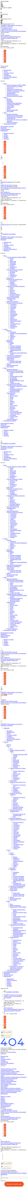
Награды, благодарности (10, 77)
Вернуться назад (5, 1052)
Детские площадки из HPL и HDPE (16, 85)
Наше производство (6, 1104)
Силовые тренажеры (15, 346)
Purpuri (12, 258)
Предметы (12, 408)
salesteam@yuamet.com (11, 36)
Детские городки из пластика (14, 96)
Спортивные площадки (7, 1070)
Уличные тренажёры (15, 347)
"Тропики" (13, 325)
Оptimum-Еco (13, 275)
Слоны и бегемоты (15, 413)
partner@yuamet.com (9, 38)
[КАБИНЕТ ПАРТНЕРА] (2, 158)
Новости (6, 136)
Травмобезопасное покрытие (14, 117)
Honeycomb (13, 261)
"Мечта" (12, 318)
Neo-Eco (12, 273)
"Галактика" (13, 307)
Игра (5, 83)
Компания (3, 67)
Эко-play (12, 265)
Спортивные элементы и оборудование (13, 105)
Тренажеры (10, 101)
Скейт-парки (10, 107)
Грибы (11, 398)
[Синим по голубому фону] (1, 12)
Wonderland (13, 264)
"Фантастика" (13, 326)
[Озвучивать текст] (2, 20)
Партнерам (3, 128)
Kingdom (12, 268)
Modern (12, 343)
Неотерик (12, 272)
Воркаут (9, 99)
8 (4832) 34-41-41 (13, 31)
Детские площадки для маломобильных (13, 92)
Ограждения (13, 377)
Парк (5, 112)
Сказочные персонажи (16, 412)
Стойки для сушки (15, 383)
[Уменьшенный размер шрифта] (1, 2)
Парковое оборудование (7, 1080)
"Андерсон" (13, 305)
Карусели (12, 290)
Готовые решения (5, 129)
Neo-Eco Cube (13, 271)
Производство (7, 70)
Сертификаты (7, 75)
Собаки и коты (14, 416)
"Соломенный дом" (15, 323)
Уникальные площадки (10, 123)
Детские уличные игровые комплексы (11, 1091)
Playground (13, 262)
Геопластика (10, 87)
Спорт (5, 97)
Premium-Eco (13, 267)
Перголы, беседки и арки (16, 372)
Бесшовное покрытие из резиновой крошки (16, 389)
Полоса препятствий (12, 110)
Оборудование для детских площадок (11, 1088)
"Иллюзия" (13, 311)
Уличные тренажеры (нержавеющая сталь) (15, 349)
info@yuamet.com (5, 35)
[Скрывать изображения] (1, 17)
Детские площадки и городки (8, 1068)
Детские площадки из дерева (14, 86)
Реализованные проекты (7, 126)
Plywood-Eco (13, 280)
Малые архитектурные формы (15, 115)
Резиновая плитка (14, 391)
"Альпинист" (13, 304)
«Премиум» (13, 332)
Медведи (12, 402)
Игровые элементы (15, 294)
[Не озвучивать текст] (1, 22)
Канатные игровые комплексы (9, 1073)
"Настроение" (13, 319)
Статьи (5, 134)
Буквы (11, 397)
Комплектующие (14, 296)
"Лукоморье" (13, 315)
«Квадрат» (13, 336)
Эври (11, 260)
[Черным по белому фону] (1, 9)
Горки (11, 289)
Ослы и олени (13, 405)
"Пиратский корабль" (15, 321)
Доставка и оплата (9, 73)
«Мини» (12, 337)
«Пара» (12, 339)
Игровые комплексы (12, 114)
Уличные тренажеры (6, 1082)
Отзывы (6, 137)
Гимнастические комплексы (14, 103)
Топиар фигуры (11, 118)
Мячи (11, 404)
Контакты (6, 138)
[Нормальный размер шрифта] (2, 4)
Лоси (11, 400)
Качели (12, 287)
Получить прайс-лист (14, 1184)
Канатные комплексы (12, 94)
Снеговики (13, 415)
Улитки (12, 418)
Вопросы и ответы (9, 133)
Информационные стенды (17, 380)
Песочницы (13, 293)
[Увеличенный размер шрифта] (2, 6)
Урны (11, 375)
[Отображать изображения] (1, 15)
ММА (11, 351)
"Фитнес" (12, 328)
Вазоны (12, 382)
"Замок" (12, 310)
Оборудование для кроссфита (8, 1084)
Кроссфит (9, 100)
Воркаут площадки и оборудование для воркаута (13, 1077)
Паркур (9, 108)
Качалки (12, 291)
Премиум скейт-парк (15, 362)
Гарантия (6, 74)
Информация (4, 130)
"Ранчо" (12, 322)
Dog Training (10, 111)
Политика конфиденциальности (9, 1171)
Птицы (12, 409)
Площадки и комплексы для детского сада (12, 1089)
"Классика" (13, 312)
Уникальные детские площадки (9, 1078)
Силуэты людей (14, 411)
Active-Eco (13, 276)
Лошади (12, 401)
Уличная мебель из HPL (16, 376)
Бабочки (12, 394)
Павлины (12, 407)
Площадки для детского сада (14, 89)
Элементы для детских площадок (15, 90)
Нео (11, 344)
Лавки (11, 373)
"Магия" (12, 316)
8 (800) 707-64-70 (7, 28)
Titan (11, 300)
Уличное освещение (12, 122)
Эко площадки (4, 1085)
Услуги (5, 71)
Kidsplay (12, 282)
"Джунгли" (13, 308)
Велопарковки (14, 379)
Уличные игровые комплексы (8, 1081)
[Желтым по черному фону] (1, 11)
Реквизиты (6, 78)
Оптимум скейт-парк (15, 361)
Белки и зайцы (14, 395)
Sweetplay (12, 283)
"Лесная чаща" (14, 314)
